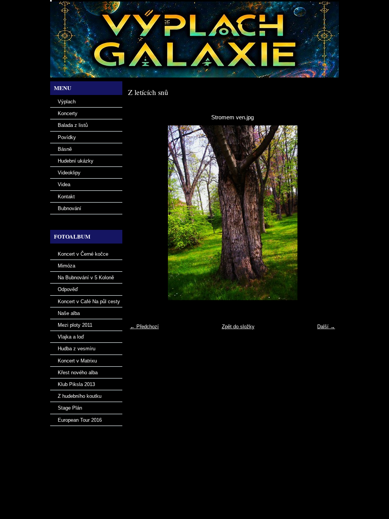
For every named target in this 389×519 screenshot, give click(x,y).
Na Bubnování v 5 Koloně (86, 277)
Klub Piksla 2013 (76, 384)
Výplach (67, 101)
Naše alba (69, 313)
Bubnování (69, 208)
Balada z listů (73, 125)
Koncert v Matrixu (77, 361)
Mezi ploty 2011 (75, 325)
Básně (65, 149)
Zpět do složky (238, 326)
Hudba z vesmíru (76, 348)
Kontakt (66, 196)
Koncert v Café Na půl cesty (89, 301)
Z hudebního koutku (79, 396)
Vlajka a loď (71, 337)
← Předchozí (144, 326)
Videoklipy (69, 173)
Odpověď (68, 289)
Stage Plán (70, 408)
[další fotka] (324, 212)
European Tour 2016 (80, 420)
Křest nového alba (78, 372)
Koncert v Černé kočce (83, 254)
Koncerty (67, 113)
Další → (326, 326)
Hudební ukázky (75, 161)
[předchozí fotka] (140, 212)
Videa (64, 184)
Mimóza (66, 266)
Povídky (67, 137)
